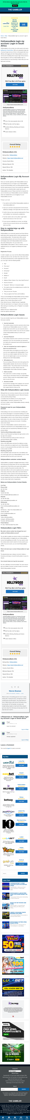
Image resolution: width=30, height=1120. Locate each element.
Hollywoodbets (13, 155)
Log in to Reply (25, 729)
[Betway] (8, 800)
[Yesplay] (8, 850)
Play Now (21, 765)
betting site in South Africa (7, 50)
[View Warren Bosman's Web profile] (18, 687)
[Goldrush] (8, 861)
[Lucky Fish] (8, 762)
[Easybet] (8, 774)
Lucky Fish (6, 26)
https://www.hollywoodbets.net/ (15, 104)
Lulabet (21, 837)
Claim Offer (23, 24)
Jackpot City (21, 811)
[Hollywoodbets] (8, 787)
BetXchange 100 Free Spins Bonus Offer (18, 922)
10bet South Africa (21, 820)
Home (2, 36)
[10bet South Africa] (8, 824)
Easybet (21, 773)
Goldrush (21, 860)
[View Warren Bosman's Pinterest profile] (15, 687)
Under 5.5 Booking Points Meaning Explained (18, 913)
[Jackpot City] (8, 812)
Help (6, 36)
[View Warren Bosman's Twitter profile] (12, 687)
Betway (21, 797)
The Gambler (15, 9)
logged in (9, 748)
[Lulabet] (8, 838)
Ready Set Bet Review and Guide (18, 903)
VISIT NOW (15, 84)
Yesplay (21, 847)
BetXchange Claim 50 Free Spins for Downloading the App (18, 894)
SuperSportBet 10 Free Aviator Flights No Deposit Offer (18, 884)
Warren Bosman (15, 691)
